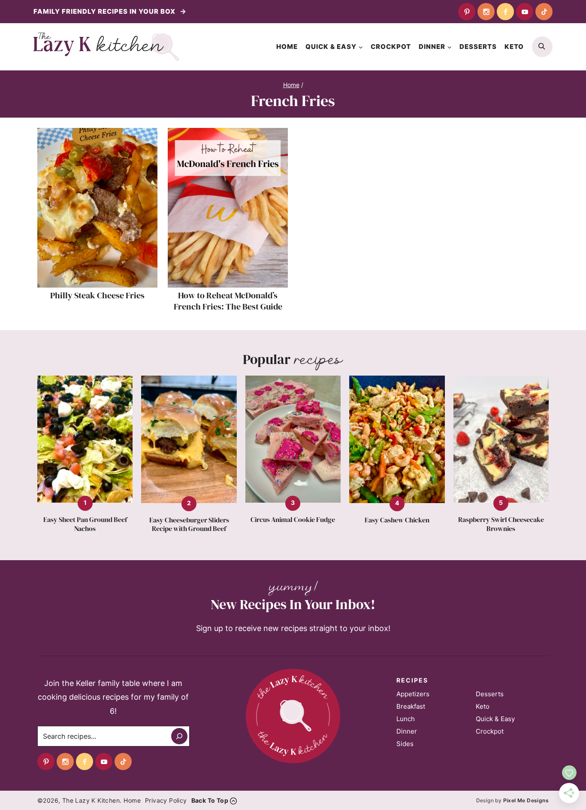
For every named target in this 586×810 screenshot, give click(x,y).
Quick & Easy (495, 719)
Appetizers (412, 694)
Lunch (405, 719)
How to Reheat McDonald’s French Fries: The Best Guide (228, 300)
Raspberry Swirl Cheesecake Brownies (501, 524)
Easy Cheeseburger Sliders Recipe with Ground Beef (189, 525)
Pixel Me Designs (526, 800)
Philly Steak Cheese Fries (97, 295)
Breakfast (410, 706)
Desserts (478, 46)
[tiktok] (544, 11)
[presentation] (97, 208)
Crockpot (391, 46)
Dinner (406, 731)
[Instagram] (486, 11)
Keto (514, 46)
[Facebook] (505, 11)
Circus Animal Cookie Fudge (293, 519)
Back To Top (209, 800)
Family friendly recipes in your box (105, 11)
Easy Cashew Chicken (397, 520)
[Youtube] (524, 11)
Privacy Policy (166, 800)
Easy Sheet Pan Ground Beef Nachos (85, 524)
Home (287, 46)
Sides (405, 744)
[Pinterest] (466, 11)
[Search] (179, 736)
